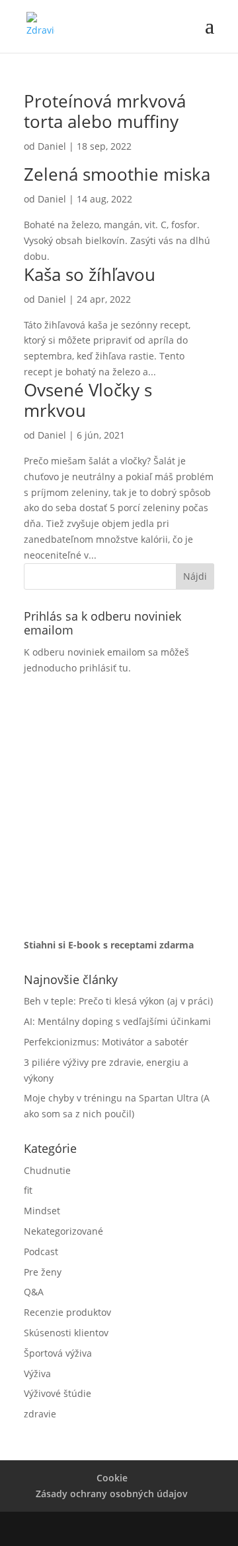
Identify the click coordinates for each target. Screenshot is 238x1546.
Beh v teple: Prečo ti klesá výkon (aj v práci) (118, 1001)
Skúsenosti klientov (66, 1332)
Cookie (112, 1477)
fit (28, 1190)
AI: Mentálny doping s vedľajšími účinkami (117, 1021)
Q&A (34, 1291)
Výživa (37, 1373)
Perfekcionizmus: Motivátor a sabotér (106, 1042)
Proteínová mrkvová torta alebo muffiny (105, 111)
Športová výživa (58, 1353)
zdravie (40, 1413)
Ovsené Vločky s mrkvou (88, 400)
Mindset (42, 1210)
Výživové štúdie (57, 1393)
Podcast (41, 1251)
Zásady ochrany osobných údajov (112, 1493)
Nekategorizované (63, 1231)
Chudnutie (47, 1170)
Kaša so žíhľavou (89, 274)
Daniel (52, 146)
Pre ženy (42, 1272)
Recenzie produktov (67, 1312)
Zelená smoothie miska (117, 174)
